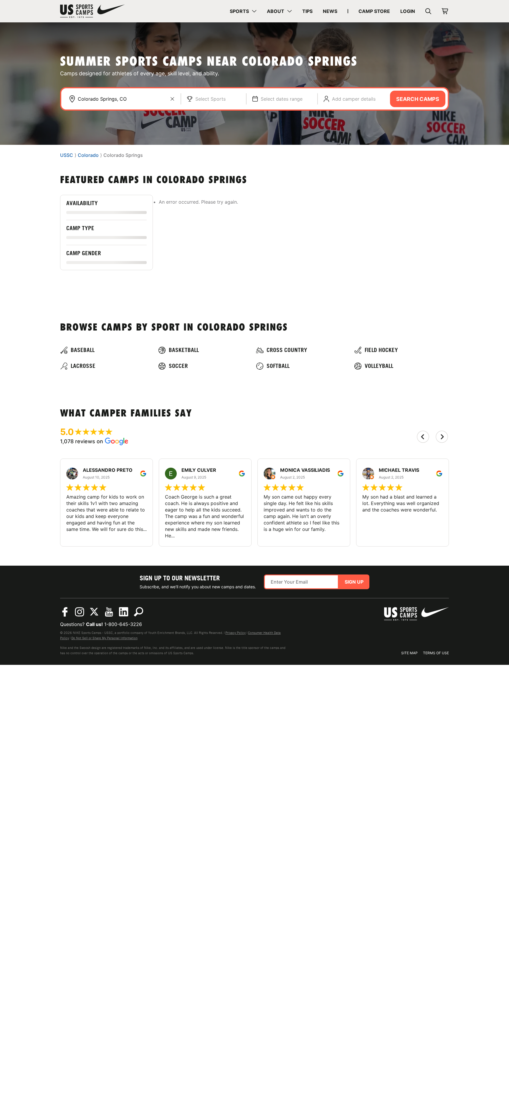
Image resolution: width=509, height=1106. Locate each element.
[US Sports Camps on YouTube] (109, 612)
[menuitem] (243, 11)
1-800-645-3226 (123, 624)
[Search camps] (138, 612)
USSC (66, 155)
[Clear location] (172, 99)
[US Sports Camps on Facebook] (65, 612)
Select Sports (210, 99)
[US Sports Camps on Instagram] (79, 612)
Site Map (409, 653)
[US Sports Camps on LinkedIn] (123, 612)
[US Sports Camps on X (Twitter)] (94, 612)
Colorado (88, 155)
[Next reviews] (442, 437)
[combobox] (126, 99)
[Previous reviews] (423, 437)
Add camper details (354, 99)
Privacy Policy (235, 633)
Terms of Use (436, 653)
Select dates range (282, 99)
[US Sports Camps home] (92, 11)
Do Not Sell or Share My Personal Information (104, 638)
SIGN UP (354, 582)
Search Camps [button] (417, 99)
